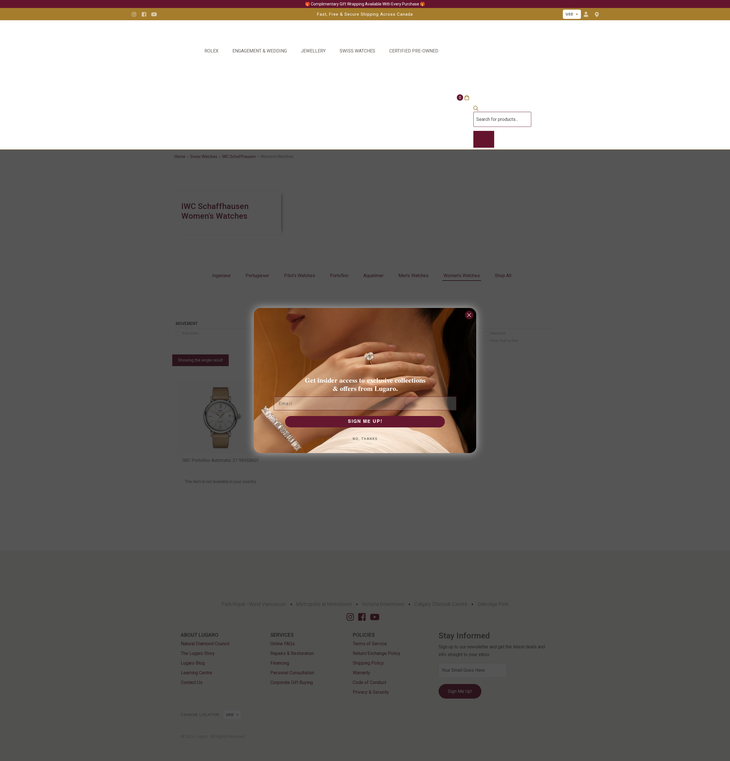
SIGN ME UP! (365, 421)
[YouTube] (154, 14)
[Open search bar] (475, 109)
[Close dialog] (469, 315)
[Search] (483, 139)
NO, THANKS (365, 439)
